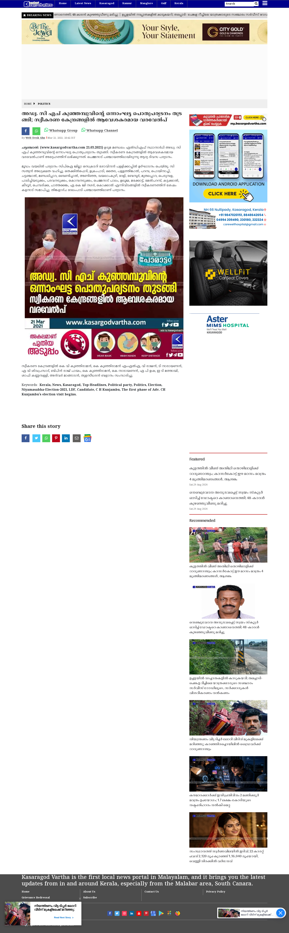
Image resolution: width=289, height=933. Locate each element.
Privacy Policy (215, 891)
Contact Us (151, 891)
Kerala (178, 3)
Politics (44, 104)
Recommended (202, 521)
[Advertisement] (140, 71)
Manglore (146, 3)
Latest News (83, 3)
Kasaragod (106, 3)
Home (63, 3)
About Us (89, 891)
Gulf (163, 3)
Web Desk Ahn (35, 138)
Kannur (127, 3)
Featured (197, 459)
